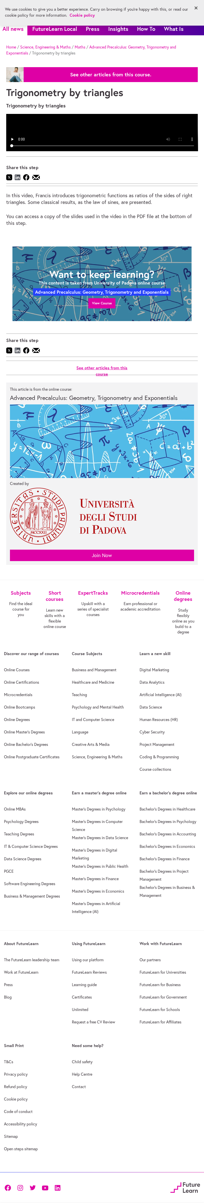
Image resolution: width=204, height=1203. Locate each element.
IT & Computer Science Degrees (31, 846)
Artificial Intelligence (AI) (161, 694)
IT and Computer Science (93, 719)
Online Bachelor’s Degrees (26, 744)
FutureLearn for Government (163, 997)
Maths (80, 47)
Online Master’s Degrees (24, 731)
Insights (118, 28)
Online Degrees (17, 719)
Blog (8, 997)
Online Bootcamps (19, 707)
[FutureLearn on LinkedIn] (57, 1187)
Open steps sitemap (21, 1148)
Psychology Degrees (21, 821)
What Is (174, 28)
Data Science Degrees (22, 858)
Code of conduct (18, 1111)
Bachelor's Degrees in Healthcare (167, 809)
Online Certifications (21, 682)
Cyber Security (152, 731)
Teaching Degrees (19, 833)
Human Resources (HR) (159, 719)
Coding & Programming (159, 756)
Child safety (82, 1061)
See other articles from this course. (110, 75)
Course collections (155, 769)
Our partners (150, 959)
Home (11, 47)
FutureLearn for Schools (160, 1009)
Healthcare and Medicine (93, 682)
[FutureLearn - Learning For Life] (185, 1187)
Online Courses (17, 669)
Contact (79, 1086)
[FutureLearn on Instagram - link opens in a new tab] (20, 1187)
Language (80, 731)
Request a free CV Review (93, 1021)
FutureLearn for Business (160, 984)
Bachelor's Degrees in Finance (165, 858)
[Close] (196, 7)
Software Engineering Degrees (29, 883)
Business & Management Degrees (32, 896)
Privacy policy (16, 1074)
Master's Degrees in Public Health (100, 866)
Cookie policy (16, 1099)
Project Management (157, 744)
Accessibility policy (20, 1123)
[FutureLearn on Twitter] (32, 1187)
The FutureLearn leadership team (31, 959)
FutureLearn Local (54, 28)
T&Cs (8, 1061)
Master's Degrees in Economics (98, 891)
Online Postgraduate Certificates (31, 756)
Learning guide (84, 984)
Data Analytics (152, 682)
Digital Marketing (154, 669)
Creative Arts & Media (90, 744)
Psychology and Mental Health (98, 707)
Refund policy (15, 1086)
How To (146, 28)
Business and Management (94, 669)
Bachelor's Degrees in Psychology (168, 821)
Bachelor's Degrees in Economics (167, 846)
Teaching (79, 694)
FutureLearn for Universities (163, 972)
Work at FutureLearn (21, 972)
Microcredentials (18, 694)
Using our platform (87, 959)
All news (13, 28)
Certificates (82, 997)
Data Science (151, 707)
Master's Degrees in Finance (95, 878)
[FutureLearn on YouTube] (45, 1187)
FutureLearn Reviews (89, 972)
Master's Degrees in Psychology (98, 809)
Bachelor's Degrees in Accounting (168, 833)
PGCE (9, 871)
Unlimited (80, 1009)
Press (93, 28)
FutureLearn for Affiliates (160, 1021)
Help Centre (82, 1074)
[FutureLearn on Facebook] (9, 1187)
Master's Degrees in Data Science (100, 837)
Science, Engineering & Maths (45, 47)
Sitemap (11, 1136)
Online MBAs (15, 809)
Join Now (102, 555)
